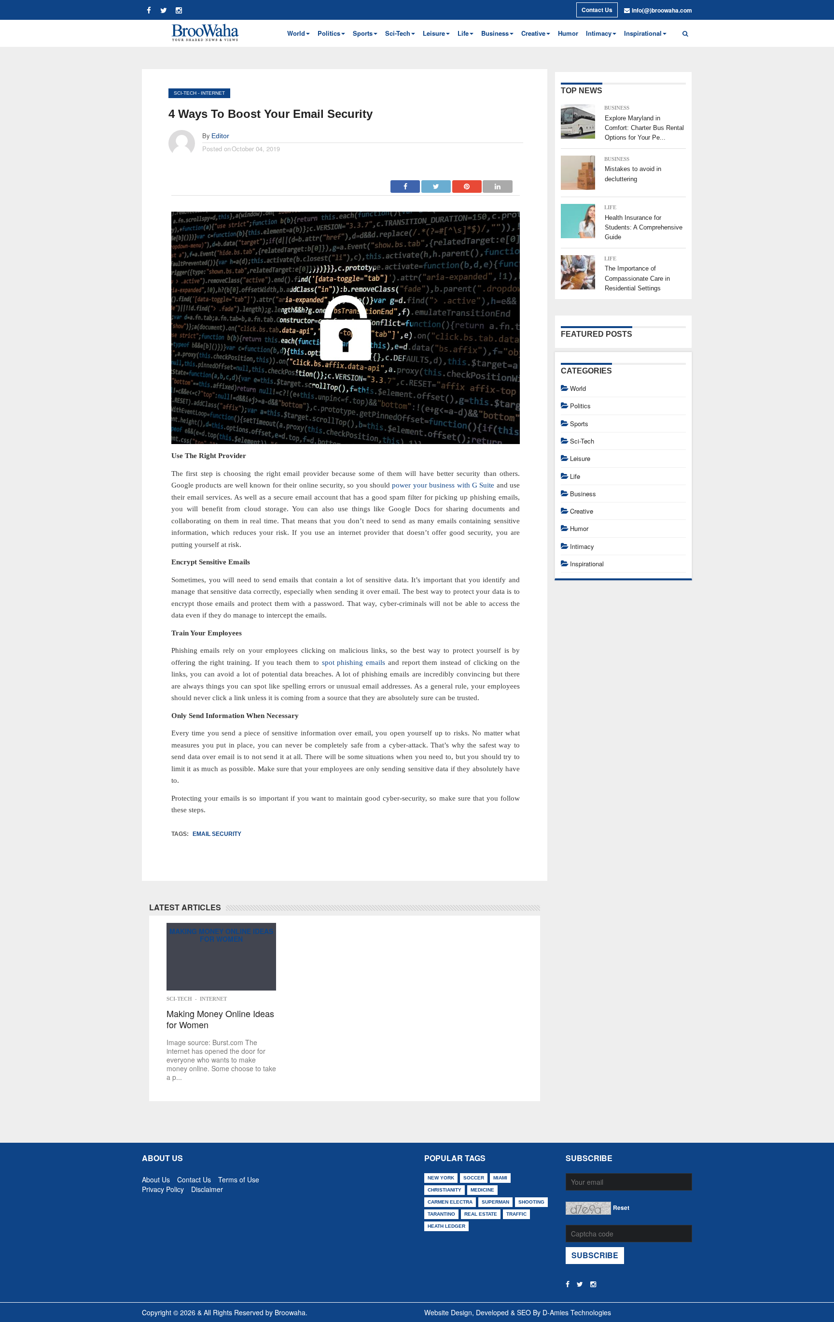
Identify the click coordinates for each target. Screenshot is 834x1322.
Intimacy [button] (599, 33)
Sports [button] (363, 33)
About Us (156, 1177)
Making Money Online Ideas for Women (221, 934)
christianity (444, 1190)
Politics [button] (329, 33)
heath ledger (446, 1226)
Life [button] (463, 33)
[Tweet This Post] (436, 183)
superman (495, 1202)
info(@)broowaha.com (662, 10)
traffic (516, 1214)
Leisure (580, 458)
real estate (480, 1214)
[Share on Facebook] (405, 183)
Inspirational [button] (643, 33)
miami (500, 1177)
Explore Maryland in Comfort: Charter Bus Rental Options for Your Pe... (644, 128)
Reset (621, 1207)
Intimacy (582, 546)
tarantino (441, 1214)
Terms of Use (238, 1177)
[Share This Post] (467, 183)
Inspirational (587, 563)
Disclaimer (207, 1187)
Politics (580, 405)
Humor (568, 33)
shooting (531, 1202)
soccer (473, 1177)
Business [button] (495, 33)
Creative (581, 511)
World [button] (296, 33)
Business (616, 108)
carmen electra (450, 1202)
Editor (220, 136)
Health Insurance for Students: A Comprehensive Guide (643, 227)
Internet (213, 93)
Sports (579, 423)
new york (441, 1177)
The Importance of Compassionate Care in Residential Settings (637, 278)
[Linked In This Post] (498, 183)
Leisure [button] (434, 33)
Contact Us (597, 9)
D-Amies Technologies (576, 1312)
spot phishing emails (353, 662)
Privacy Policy (163, 1187)
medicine (482, 1190)
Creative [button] (533, 33)
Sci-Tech (185, 93)
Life (610, 207)
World (578, 388)
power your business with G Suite (443, 485)
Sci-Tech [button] (397, 33)
